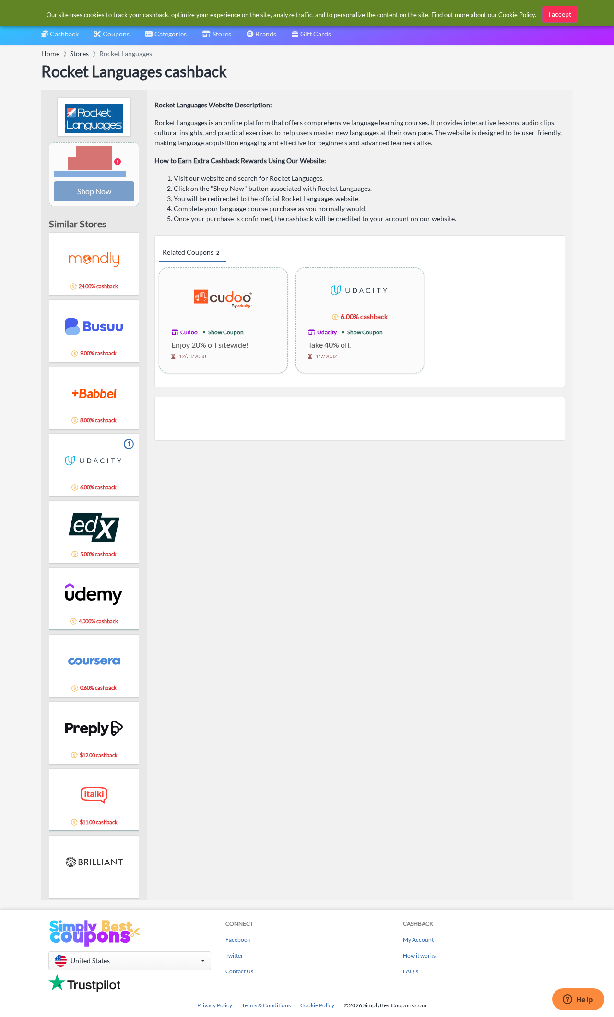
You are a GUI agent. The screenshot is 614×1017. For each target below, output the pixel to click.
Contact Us (239, 971)
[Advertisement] (360, 418)
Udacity (327, 332)
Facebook (237, 939)
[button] (94, 162)
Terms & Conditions (266, 1005)
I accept (559, 14)
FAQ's (410, 971)
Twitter (234, 955)
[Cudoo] (223, 298)
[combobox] (166, 37)
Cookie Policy (317, 1005)
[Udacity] (360, 289)
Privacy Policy (214, 1005)
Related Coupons (191, 252)
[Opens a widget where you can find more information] (578, 1000)
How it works (419, 955)
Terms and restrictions (89, 174)
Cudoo (189, 332)
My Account (418, 939)
